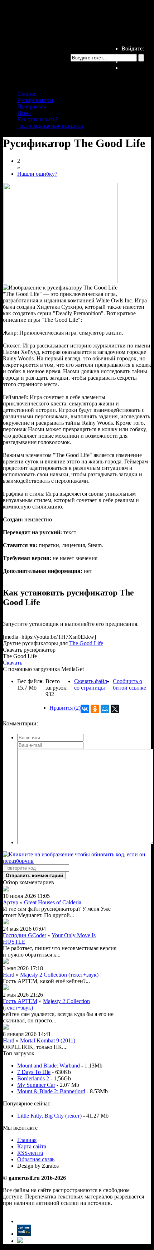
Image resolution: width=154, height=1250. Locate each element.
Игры (24, 113)
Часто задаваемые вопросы (50, 126)
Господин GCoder (24, 935)
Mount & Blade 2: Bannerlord (51, 1091)
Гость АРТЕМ (20, 1001)
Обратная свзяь (35, 1159)
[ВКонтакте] (85, 709)
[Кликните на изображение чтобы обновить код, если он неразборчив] (77, 861)
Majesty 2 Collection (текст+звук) (59, 975)
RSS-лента (30, 1153)
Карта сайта (31, 1146)
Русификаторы (35, 100)
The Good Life (86, 643)
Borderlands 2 (33, 1078)
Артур (10, 902)
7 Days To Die (33, 1072)
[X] (115, 709)
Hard (8, 975)
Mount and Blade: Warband (48, 1065)
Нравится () (65, 708)
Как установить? (37, 119)
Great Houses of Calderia (52, 902)
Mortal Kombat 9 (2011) (47, 1040)
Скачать (12, 663)
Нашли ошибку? (37, 174)
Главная (27, 94)
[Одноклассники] (95, 709)
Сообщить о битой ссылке (129, 684)
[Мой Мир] (105, 709)
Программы (31, 106)
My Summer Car (36, 1085)
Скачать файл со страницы (90, 684)
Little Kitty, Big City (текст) (49, 1116)
